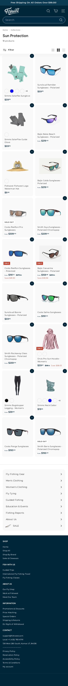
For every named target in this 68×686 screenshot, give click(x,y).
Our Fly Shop (8, 589)
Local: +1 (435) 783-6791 (13, 639)
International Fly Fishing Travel (16, 574)
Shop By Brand (9, 554)
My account (8, 667)
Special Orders (9, 616)
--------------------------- (12, 647)
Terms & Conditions (11, 663)
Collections (16, 30)
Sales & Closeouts (10, 558)
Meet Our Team (10, 597)
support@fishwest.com (13, 636)
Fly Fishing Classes (11, 578)
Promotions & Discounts (13, 609)
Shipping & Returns (11, 620)
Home (5, 30)
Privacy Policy (9, 651)
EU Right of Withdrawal (13, 624)
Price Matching (9, 612)
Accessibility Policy (11, 659)
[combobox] (34, 20)
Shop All (6, 551)
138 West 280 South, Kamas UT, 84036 (20, 643)
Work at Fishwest (10, 593)
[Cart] (55, 11)
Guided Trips (8, 570)
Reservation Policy (11, 655)
